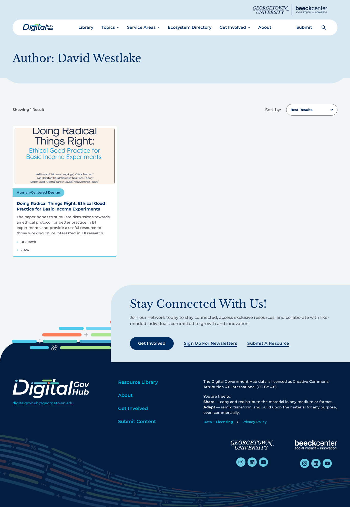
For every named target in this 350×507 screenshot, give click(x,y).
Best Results (302, 110)
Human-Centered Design (38, 192)
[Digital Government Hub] (38, 27)
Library (85, 27)
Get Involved (233, 27)
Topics (108, 27)
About (264, 27)
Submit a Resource (268, 343)
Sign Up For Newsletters (210, 343)
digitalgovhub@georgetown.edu (43, 403)
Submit (304, 27)
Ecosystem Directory (189, 27)
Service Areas (141, 27)
